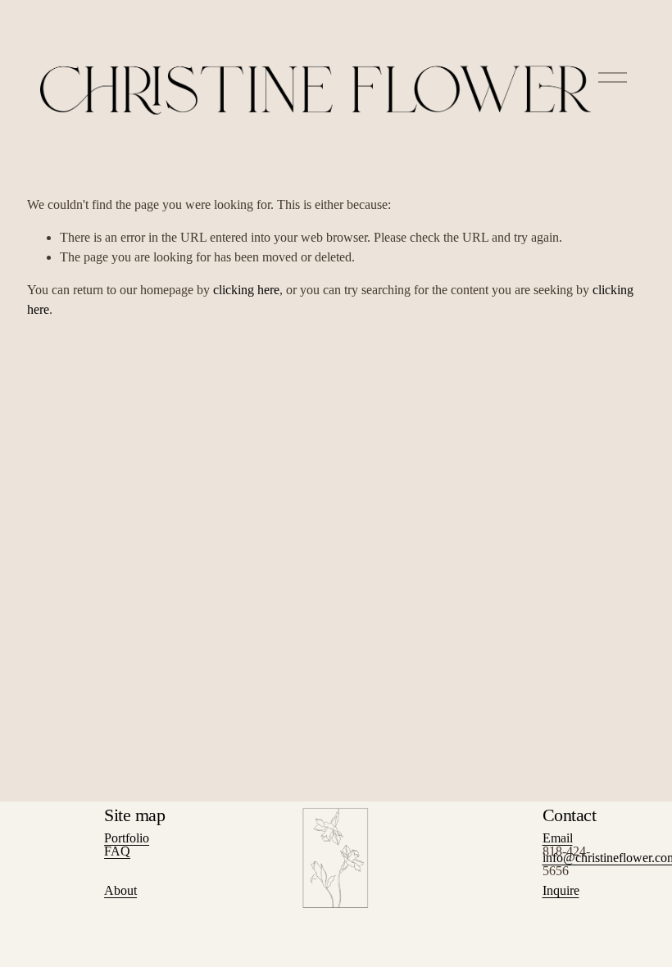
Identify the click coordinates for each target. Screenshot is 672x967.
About (120, 890)
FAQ (117, 851)
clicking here (246, 290)
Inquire (561, 890)
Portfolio (126, 838)
